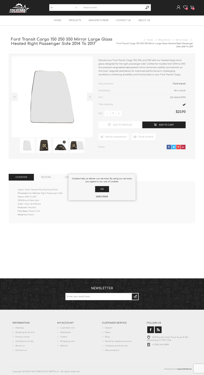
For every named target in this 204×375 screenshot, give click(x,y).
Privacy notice (22, 337)
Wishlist (64, 346)
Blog (107, 337)
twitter (173, 147)
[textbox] (111, 7)
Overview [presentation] (21, 177)
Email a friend (145, 137)
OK (102, 189)
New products (112, 350)
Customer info (67, 328)
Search (147, 7)
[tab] (21, 177)
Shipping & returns (25, 332)
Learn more (102, 196)
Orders (63, 337)
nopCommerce (184, 369)
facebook (169, 147)
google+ (183, 147)
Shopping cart (192, 7)
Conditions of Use (24, 341)
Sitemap (19, 328)
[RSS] (158, 329)
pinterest (178, 147)
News (107, 332)
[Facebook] (150, 329)
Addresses (65, 332)
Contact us (21, 350)
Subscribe (135, 296)
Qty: (100, 113)
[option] (27, 145)
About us (20, 346)
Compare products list (116, 346)
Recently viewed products (118, 341)
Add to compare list (115, 137)
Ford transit (179, 84)
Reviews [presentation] (46, 177)
